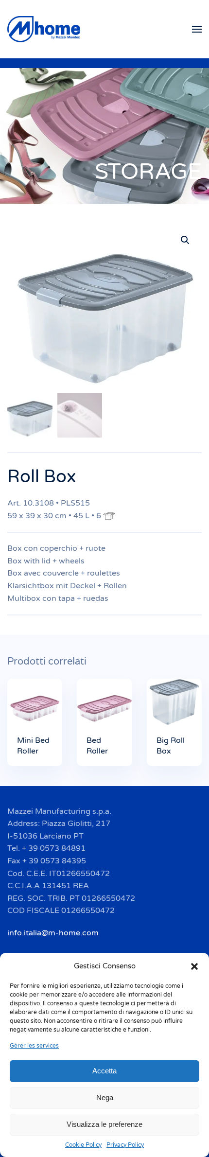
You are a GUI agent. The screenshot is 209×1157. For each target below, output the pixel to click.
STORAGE (148, 171)
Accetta (104, 1071)
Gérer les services (34, 1045)
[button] (194, 966)
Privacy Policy (125, 1144)
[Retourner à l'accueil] (45, 29)
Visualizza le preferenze (104, 1124)
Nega (104, 1097)
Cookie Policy (83, 1144)
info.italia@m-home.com (53, 933)
